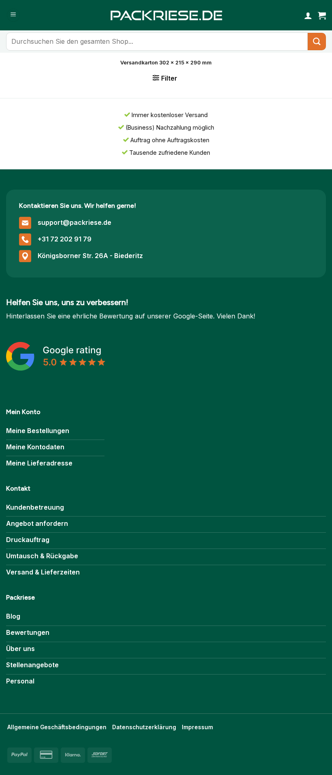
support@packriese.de (74, 222)
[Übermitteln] (317, 41)
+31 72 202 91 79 (65, 239)
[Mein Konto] (308, 15)
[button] (13, 15)
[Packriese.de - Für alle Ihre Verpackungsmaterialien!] (166, 15)
